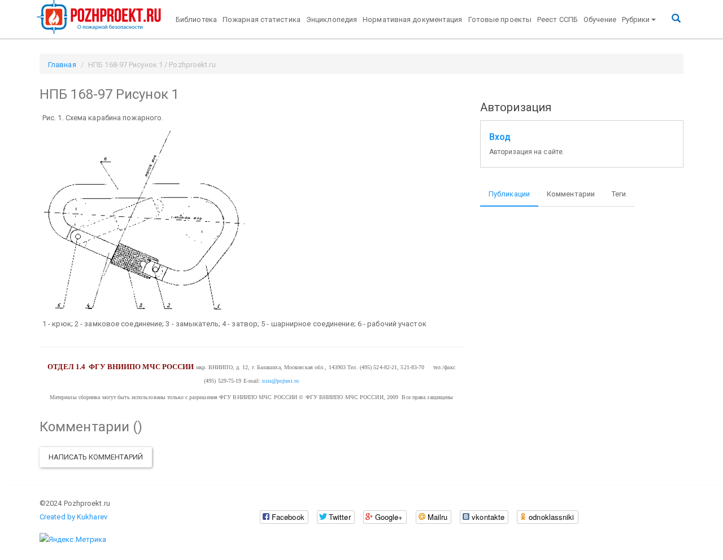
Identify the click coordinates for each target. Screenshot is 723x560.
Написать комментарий (96, 457)
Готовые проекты (500, 19)
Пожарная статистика (261, 19)
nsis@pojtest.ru (280, 381)
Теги (619, 194)
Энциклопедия (331, 19)
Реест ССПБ (557, 19)
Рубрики (636, 19)
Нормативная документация (412, 19)
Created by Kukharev (73, 517)
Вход (500, 137)
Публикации (509, 194)
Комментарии (571, 194)
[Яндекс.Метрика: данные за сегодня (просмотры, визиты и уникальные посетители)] (73, 539)
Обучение (599, 19)
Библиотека (196, 19)
